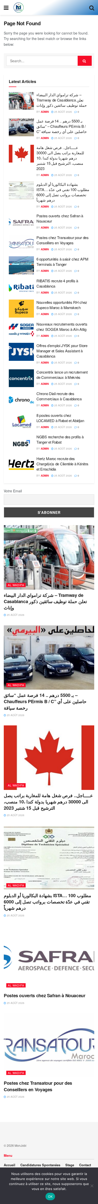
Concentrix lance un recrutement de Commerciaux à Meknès (62, 374)
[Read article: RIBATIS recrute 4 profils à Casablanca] (21, 287)
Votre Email (13, 490)
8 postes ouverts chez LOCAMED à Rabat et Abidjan (60, 418)
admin (45, 112)
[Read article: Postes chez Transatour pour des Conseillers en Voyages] (21, 244)
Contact (85, 1164)
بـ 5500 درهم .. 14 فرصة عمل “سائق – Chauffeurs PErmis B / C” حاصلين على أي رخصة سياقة (61, 126)
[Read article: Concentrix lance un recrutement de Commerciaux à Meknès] (21, 378)
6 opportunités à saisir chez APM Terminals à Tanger (62, 261)
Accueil (9, 1164)
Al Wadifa (16, 585)
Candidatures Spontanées (40, 1164)
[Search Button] (91, 7)
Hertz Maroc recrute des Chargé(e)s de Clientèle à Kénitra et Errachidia (62, 464)
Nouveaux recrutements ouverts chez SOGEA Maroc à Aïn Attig (61, 326)
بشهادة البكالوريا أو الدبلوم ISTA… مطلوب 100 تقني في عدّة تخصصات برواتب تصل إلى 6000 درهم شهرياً (62, 192)
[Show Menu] (6, 7)
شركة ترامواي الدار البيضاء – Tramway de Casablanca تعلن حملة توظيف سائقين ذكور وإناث (61, 100)
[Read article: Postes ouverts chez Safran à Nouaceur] (21, 222)
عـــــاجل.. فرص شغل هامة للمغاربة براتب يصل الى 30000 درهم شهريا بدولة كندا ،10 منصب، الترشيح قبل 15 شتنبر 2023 (60, 158)
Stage (69, 1164)
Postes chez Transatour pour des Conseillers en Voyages (62, 240)
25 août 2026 (63, 112)
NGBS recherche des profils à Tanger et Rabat (60, 439)
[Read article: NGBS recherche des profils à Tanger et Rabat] (21, 443)
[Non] (91, 1185)
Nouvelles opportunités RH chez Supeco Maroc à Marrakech (61, 305)
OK (50, 1196)
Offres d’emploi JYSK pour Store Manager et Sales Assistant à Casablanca (61, 351)
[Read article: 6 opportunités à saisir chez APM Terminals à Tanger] (21, 265)
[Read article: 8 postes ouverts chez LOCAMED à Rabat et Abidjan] (21, 422)
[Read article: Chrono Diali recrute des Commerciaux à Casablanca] (21, 400)
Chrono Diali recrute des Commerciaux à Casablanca (59, 396)
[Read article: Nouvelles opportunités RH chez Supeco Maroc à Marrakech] (21, 309)
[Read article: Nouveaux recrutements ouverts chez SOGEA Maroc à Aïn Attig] (21, 330)
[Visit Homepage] (19, 8)
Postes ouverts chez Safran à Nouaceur (44, 995)
